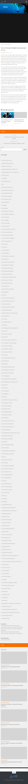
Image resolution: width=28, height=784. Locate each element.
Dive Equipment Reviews (7, 274)
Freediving (4, 579)
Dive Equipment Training (7, 280)
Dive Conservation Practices (7, 235)
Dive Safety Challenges (6, 405)
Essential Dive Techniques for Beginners (10, 555)
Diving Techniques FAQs (7, 552)
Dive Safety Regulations (7, 411)
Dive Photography (5, 376)
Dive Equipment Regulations (8, 271)
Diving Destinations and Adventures (9, 510)
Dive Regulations (5, 393)
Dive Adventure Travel (6, 199)
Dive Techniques (5, 447)
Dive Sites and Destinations (7, 423)
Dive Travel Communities (7, 489)
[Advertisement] (14, 28)
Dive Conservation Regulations (8, 238)
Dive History (4, 331)
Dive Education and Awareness (8, 256)
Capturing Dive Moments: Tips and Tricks (10, 172)
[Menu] (26, 1)
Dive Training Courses (6, 471)
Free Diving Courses (6, 567)
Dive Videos (4, 498)
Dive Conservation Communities (8, 229)
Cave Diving (4, 178)
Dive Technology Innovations (8, 453)
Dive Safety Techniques (7, 414)
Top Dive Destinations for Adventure (9, 609)
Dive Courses (4, 244)
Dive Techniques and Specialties (8, 450)
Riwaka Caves (5, 591)
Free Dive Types (5, 564)
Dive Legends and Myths (7, 352)
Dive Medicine (5, 364)
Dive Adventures (5, 202)
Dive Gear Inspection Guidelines (8, 307)
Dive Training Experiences (7, 474)
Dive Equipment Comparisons (8, 262)
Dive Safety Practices (6, 408)
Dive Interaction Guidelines (7, 349)
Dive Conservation (6, 226)
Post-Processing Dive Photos (8, 585)
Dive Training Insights (6, 477)
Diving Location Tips (6, 537)
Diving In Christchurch (6, 522)
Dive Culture (4, 247)
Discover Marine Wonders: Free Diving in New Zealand (12, 627)
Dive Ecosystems (5, 253)
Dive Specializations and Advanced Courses (10, 432)
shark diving (4, 600)
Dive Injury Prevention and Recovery (9, 340)
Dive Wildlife (4, 501)
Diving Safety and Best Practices (8, 543)
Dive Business (5, 208)
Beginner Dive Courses (6, 166)
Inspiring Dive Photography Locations (9, 582)
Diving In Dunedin (5, 525)
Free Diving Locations (6, 576)
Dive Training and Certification (8, 465)
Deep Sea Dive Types (6, 181)
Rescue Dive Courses (6, 588)
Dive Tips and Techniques (7, 459)
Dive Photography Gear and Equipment (10, 381)
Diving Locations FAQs (6, 540)
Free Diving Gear (5, 573)
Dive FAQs (4, 295)
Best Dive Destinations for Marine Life (10, 169)
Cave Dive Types (5, 175)
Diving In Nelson (5, 531)
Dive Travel (4, 480)
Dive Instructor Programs (7, 346)
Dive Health (4, 325)
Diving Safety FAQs (6, 546)
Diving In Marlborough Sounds (8, 528)
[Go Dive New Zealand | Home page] (5, 2)
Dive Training (4, 462)
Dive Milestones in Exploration (8, 370)
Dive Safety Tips (5, 417)
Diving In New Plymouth (7, 534)
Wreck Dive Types (5, 618)
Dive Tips (4, 456)
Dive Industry (5, 337)
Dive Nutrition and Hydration (8, 373)
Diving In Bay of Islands (6, 519)
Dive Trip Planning (5, 492)
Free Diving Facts (5, 570)
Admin (3, 52)
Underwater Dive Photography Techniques (10, 612)
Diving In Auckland (6, 516)
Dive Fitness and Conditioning (8, 298)
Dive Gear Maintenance (7, 310)
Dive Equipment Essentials (7, 268)
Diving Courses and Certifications (8, 507)
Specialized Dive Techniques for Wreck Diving (11, 603)
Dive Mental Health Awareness (8, 367)
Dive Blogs (4, 205)
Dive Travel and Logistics (7, 486)
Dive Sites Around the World (8, 426)
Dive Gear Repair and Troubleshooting (9, 313)
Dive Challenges (5, 220)
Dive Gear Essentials (6, 304)
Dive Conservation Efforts (7, 232)
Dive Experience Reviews (7, 283)
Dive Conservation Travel (7, 241)
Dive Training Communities (7, 468)
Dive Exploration (5, 292)
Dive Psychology (5, 390)
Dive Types (4, 495)
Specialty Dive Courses (6, 606)
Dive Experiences (5, 286)
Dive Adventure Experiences (8, 190)
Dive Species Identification (7, 438)
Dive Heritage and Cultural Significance (10, 328)
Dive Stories (4, 441)
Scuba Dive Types (5, 594)
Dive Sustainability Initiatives (8, 444)
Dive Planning (5, 387)
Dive (2, 44)
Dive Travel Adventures (7, 483)
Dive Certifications (5, 217)
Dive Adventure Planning (7, 193)
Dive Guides (4, 319)
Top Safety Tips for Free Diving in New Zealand (10, 625)
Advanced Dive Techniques (7, 163)
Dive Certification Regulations (8, 214)
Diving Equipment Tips (6, 513)
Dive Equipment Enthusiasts (8, 265)
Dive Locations (5, 355)
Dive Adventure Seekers (7, 196)
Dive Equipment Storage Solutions (9, 277)
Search (2, 147)
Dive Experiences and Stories (8, 289)
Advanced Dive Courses (7, 160)
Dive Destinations (5, 250)
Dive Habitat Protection (7, 322)
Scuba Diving (4, 597)
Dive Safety (4, 396)
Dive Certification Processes (7, 211)
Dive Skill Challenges (6, 429)
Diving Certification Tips (7, 504)
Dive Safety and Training (7, 402)
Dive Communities (6, 223)
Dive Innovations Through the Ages (9, 343)
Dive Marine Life (5, 361)
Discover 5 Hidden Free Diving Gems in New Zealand (11, 633)
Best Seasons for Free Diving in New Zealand (10, 631)
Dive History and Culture (7, 334)
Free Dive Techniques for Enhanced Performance (12, 561)
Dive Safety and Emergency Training (9, 399)
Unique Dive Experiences (7, 615)
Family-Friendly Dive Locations (8, 558)
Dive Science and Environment (8, 420)
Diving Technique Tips (6, 549)
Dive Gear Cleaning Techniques (8, 301)
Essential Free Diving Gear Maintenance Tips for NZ (11, 762)
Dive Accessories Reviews (7, 187)
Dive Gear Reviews (6, 316)
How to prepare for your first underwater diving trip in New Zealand (7, 121)
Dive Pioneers (5, 384)
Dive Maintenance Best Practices (8, 358)
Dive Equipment (7, 44)
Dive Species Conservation (7, 435)
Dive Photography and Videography (9, 379)
